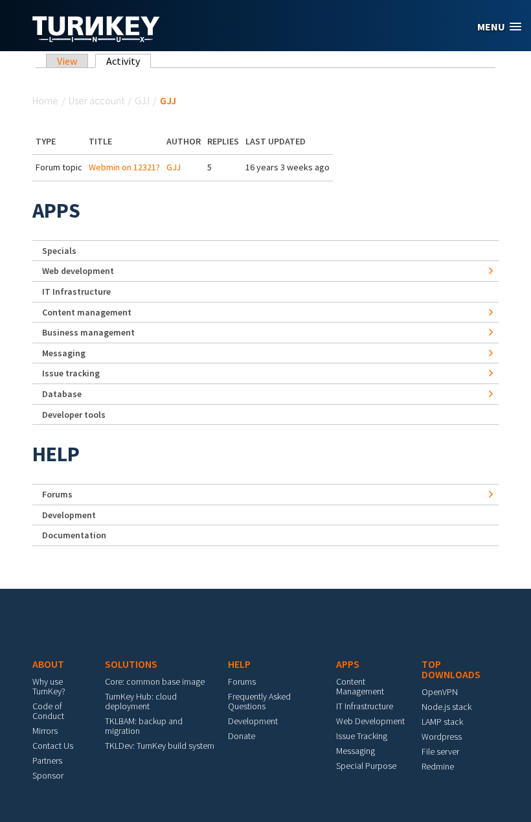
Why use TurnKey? (48, 686)
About (48, 663)
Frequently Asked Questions (259, 701)
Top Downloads (451, 669)
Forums (57, 494)
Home (45, 100)
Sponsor (47, 775)
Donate (241, 736)
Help (56, 454)
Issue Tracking (361, 736)
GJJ (142, 100)
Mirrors (45, 730)
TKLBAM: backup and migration (144, 725)
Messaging (63, 353)
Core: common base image (155, 681)
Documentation (74, 535)
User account (96, 100)
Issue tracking (71, 373)
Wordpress (442, 736)
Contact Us (52, 745)
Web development (78, 271)
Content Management (360, 686)
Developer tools (74, 414)
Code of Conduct (48, 711)
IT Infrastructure (76, 291)
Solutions (131, 663)
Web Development (370, 721)
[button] (499, 27)
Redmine (438, 766)
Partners (47, 760)
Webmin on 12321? (124, 167)
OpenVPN (440, 692)
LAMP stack (442, 721)
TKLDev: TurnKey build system (159, 745)
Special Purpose (366, 765)
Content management (86, 312)
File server (440, 751)
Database (62, 394)
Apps (56, 210)
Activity (128, 60)
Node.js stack (446, 707)
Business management (88, 332)
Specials (59, 251)
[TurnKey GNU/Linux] (96, 38)
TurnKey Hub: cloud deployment (141, 701)
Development (69, 515)
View (67, 60)
